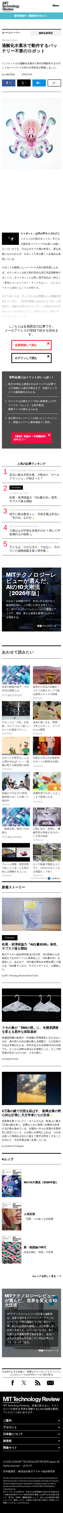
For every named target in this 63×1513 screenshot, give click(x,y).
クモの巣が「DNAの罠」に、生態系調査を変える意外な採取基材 (30, 1030)
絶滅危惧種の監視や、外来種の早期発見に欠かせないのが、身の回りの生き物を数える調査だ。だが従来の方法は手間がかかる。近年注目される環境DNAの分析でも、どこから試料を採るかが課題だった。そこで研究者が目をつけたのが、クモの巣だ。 (31, 1045)
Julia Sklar (10, 74)
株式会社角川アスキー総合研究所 (36, 1471)
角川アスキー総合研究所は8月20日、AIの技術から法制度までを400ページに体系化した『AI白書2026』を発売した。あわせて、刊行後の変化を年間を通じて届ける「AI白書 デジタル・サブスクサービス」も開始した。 (31, 962)
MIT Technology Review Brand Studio (21, 975)
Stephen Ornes (11, 1059)
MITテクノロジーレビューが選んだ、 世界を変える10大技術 (31, 1300)
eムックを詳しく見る (44, 1276)
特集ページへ (44, 626)
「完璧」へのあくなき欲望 (38, 1216)
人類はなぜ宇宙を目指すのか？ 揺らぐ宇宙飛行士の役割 (34, 530)
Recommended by (39, 878)
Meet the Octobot (9, 40)
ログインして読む (26, 358)
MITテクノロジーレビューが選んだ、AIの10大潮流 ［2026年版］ (31, 584)
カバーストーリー (11, 33)
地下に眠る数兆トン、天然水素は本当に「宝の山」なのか (34, 513)
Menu (56, 5)
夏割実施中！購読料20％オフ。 (31, 15)
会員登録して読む (26, 345)
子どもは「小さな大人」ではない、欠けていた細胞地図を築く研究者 (34, 546)
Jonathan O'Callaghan (14, 1146)
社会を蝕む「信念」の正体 (38, 1249)
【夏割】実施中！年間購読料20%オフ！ (30, 438)
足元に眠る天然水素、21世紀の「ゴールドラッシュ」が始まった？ (34, 474)
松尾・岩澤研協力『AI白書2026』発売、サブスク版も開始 (34, 494)
